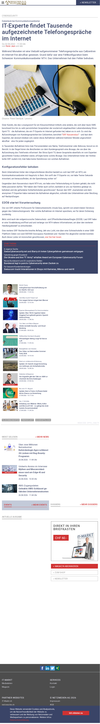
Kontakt (53, 683)
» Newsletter (60, 578)
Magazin (5, 687)
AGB (52, 705)
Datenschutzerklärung (19, 720)
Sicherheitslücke (43, 420)
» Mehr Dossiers (89, 504)
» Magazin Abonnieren (65, 566)
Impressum (55, 701)
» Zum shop (59, 572)
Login (52, 687)
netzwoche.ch (8, 705)
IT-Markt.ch (7, 701)
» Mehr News (42, 437)
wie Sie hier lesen (52, 237)
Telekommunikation (10, 420)
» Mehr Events (39, 505)
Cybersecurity (10, 16)
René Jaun (10, 46)
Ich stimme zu (76, 713)
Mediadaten (7, 683)
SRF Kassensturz (70, 134)
